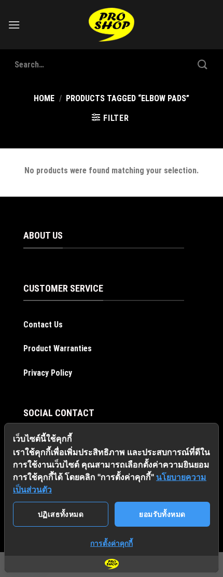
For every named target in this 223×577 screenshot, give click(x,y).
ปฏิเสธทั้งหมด (60, 514)
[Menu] (14, 24)
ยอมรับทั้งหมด (162, 514)
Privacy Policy (47, 373)
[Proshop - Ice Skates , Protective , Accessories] (112, 24)
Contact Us (43, 324)
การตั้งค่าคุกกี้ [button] (111, 543)
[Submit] (202, 64)
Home (44, 98)
